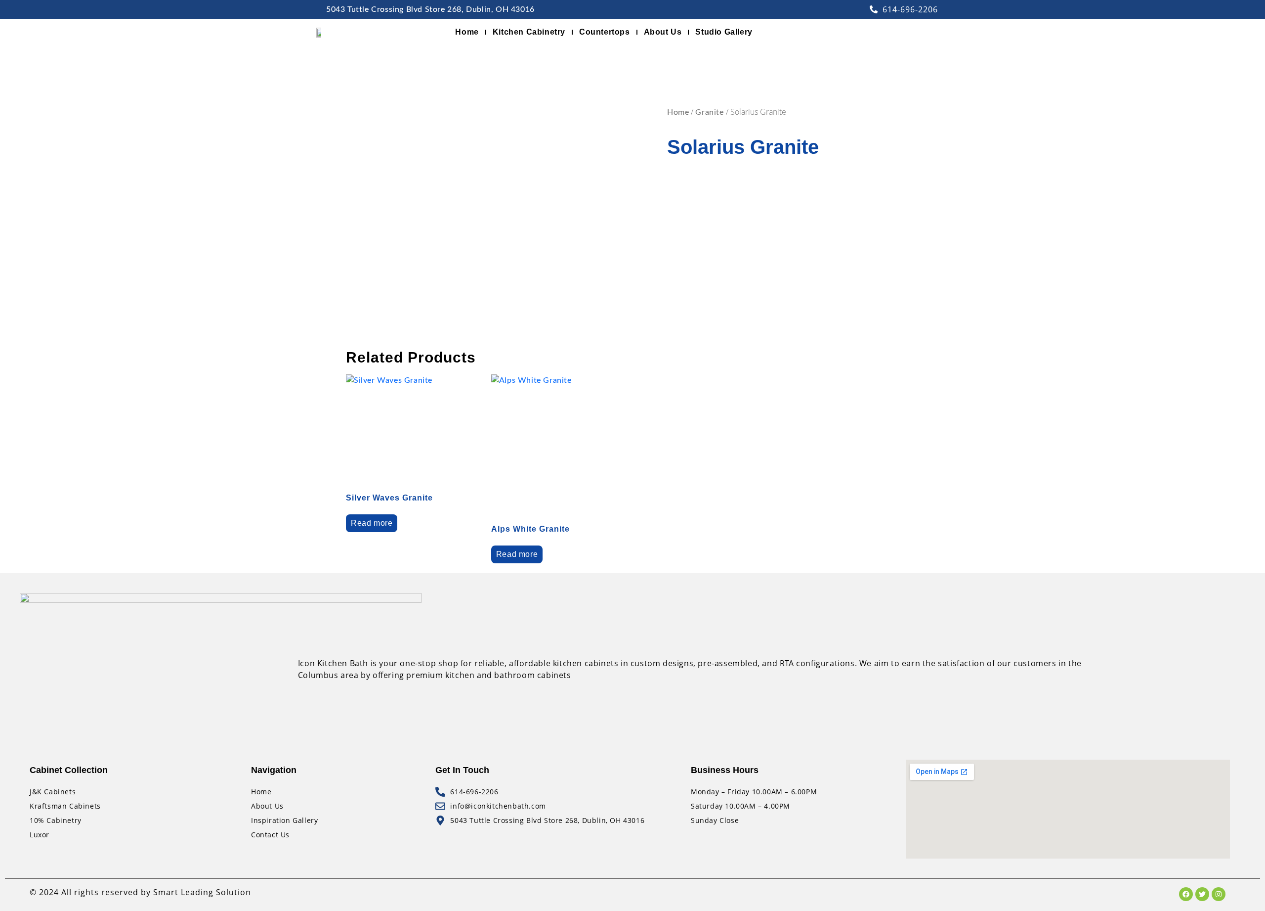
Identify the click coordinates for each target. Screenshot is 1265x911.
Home (466, 32)
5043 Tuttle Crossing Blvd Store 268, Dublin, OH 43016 (430, 9)
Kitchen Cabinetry (529, 32)
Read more (371, 523)
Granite (709, 112)
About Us (663, 32)
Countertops (604, 32)
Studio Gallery (723, 32)
